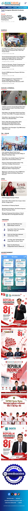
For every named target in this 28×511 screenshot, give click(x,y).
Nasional (3, 7)
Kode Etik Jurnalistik (10, 502)
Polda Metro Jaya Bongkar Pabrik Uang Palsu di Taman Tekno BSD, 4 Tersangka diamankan (13, 113)
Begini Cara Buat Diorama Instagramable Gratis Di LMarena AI (15, 245)
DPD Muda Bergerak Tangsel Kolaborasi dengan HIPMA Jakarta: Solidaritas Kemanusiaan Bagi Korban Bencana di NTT (13, 80)
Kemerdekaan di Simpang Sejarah (10, 205)
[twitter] (12, 495)
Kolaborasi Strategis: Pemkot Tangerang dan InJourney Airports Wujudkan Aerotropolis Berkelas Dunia (13, 66)
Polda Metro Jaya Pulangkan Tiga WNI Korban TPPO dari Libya (13, 128)
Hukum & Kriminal (22, 7)
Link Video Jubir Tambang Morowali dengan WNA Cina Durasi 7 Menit (15, 240)
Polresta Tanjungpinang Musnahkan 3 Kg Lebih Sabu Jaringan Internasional (12, 163)
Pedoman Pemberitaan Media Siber (13, 500)
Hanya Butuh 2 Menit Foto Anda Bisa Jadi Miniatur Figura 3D (15, 230)
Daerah (10, 7)
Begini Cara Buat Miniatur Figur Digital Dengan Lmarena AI (14, 224)
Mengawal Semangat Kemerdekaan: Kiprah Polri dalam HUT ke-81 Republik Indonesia (13, 213)
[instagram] (15, 495)
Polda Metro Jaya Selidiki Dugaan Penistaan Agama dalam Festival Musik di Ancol (13, 158)
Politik (15, 7)
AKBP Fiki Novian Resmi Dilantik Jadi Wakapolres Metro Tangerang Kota (11, 168)
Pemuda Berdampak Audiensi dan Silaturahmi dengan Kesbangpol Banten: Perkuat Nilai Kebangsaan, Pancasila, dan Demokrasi (13, 58)
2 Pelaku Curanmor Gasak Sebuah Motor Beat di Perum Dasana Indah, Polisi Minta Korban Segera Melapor (13, 108)
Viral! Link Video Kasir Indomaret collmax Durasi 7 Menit (15, 235)
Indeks (20, 502)
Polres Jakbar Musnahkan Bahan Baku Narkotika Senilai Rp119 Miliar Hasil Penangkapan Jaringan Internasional (12, 123)
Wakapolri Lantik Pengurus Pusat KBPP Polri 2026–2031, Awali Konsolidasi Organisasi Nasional (13, 173)
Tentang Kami (10, 498)
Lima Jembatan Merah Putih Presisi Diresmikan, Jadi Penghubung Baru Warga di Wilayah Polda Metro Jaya (13, 154)
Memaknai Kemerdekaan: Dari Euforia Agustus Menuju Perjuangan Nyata (14, 209)
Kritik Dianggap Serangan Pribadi (10, 197)
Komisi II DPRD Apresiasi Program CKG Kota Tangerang (13, 73)
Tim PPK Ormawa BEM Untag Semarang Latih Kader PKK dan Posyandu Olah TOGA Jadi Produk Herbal (13, 50)
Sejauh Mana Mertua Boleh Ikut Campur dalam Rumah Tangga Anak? (13, 201)
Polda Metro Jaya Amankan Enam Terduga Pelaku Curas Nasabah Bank (12, 118)
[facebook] (9, 495)
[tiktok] (18, 495)
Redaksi (18, 498)
